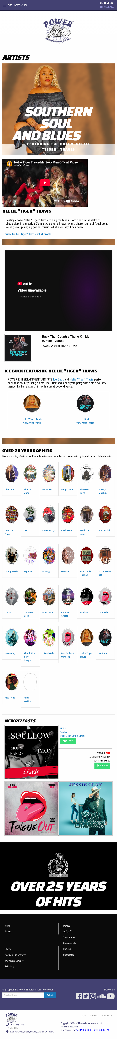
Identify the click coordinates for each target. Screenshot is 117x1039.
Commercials (69, 943)
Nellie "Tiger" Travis (81, 379)
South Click (104, 530)
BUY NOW (69, 741)
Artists (8, 931)
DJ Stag (46, 571)
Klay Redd (10, 697)
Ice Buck (58, 379)
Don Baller (104, 612)
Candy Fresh (11, 571)
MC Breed (47, 489)
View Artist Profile (32, 422)
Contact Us (68, 954)
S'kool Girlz (48, 653)
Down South (48, 612)
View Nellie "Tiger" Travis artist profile (28, 234)
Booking (67, 949)
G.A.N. (8, 612)
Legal (83, 1015)
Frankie (65, 571)
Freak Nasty (48, 530)
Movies (66, 925)
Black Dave (66, 530)
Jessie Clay (10, 653)
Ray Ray (28, 571)
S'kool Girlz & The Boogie (29, 657)
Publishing (9, 966)
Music (7, 925)
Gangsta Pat (67, 489)
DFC (26, 530)
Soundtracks (69, 937)
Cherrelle (9, 489)
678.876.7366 (108, 7)
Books (8, 949)
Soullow (84, 612)
